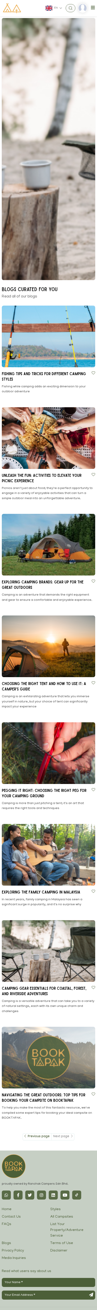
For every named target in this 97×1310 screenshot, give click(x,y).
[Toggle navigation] (93, 8)
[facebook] (18, 1195)
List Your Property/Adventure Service (66, 1230)
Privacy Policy (13, 1251)
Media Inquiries (14, 1258)
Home (7, 1209)
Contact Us (11, 1217)
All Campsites (61, 1217)
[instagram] (41, 1195)
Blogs (6, 1243)
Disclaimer (58, 1251)
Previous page (38, 1137)
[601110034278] (6, 1195)
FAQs (6, 1224)
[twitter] (29, 1195)
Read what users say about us (26, 1271)
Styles (55, 1209)
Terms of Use (61, 1243)
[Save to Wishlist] (93, 373)
